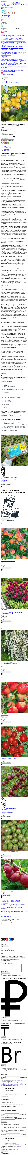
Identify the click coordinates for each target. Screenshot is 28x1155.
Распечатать (4, 85)
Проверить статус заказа (11, 907)
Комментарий (4, 971)
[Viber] (6, 143)
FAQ (26, 4)
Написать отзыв (5, 519)
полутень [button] (6, 613)
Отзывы (7, 150)
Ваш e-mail (3, 944)
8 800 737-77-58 (16, 3)
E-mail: (2, 1114)
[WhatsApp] (8, 143)
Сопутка (12, 901)
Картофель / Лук (5, 901)
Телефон (3, 1077)
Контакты (13, 4)
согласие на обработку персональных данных (13, 1085)
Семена (8, 900)
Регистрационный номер (7, 950)
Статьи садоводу (20, 906)
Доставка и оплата (5, 4)
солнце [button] (9, 665)
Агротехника (7, 147)
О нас (17, 4)
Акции (2, 907)
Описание (6, 146)
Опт (21, 4)
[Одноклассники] (4, 143)
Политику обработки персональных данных (11, 1083)
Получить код (4, 1096)
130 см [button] (2, 613)
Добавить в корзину (5, 484)
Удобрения (6, 149)
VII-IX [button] (11, 613)
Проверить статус (5, 960)
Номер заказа (4, 954)
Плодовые (13, 900)
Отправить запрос (5, 972)
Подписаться (4, 946)
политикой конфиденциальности (12, 1080)
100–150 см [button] (4, 665)
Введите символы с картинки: (9, 1117)
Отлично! (3, 1017)
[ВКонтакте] (1, 143)
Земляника (17, 901)
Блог (23, 4)
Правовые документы (6, 917)
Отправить (3, 1121)
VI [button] (17, 665)
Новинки (3, 900)
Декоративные (20, 900)
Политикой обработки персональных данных (13, 958)
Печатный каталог (10, 906)
